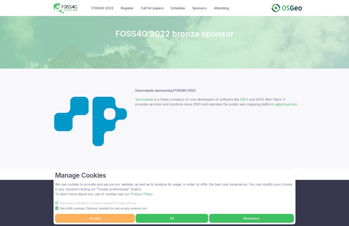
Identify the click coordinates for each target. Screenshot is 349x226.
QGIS (244, 99)
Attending (221, 8)
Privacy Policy (141, 194)
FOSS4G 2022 (102, 8)
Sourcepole (144, 99)
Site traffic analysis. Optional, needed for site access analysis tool (103, 208)
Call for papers (152, 8)
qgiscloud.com (286, 104)
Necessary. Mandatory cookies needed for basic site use (98, 203)
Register (127, 8)
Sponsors (199, 8)
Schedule (178, 8)
